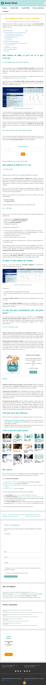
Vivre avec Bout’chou (38, 8)
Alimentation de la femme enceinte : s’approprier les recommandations (19, 610)
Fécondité (21, 594)
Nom (5, 551)
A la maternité (12, 592)
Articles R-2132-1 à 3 (9, 483)
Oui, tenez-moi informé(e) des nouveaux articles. (16, 573)
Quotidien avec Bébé (36, 21)
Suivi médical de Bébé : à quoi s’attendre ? (7, 460)
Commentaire (7, 533)
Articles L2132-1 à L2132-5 (10, 482)
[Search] (34, 3)
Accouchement (6, 592)
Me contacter (10, 666)
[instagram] (16, 671)
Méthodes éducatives (32, 594)
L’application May (16, 451)
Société (18, 597)
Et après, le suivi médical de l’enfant (11, 41)
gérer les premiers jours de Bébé (18, 78)
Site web (6, 562)
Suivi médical (28, 597)
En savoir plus (33, 372)
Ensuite (7, 46)
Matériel (25, 594)
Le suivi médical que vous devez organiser (14, 34)
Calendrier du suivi (22, 21)
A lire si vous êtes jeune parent (10, 49)
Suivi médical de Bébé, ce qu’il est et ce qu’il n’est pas (15, 32)
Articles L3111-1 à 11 (9, 488)
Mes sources (6, 51)
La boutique (5, 11)
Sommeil (22, 597)
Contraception (32, 592)
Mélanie (4, 610)
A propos (4, 8)
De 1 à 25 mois (9, 40)
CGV (16, 665)
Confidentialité (4, 666)
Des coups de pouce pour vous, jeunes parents (14, 35)
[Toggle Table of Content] (25, 31)
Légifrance (6, 475)
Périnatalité (21, 596)
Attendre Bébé (14, 8)
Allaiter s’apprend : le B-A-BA (39, 450)
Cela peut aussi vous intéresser (10, 47)
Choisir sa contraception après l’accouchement (39, 461)
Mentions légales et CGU (10, 665)
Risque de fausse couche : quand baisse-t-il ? (15, 618)
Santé (11, 597)
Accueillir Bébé (25, 8)
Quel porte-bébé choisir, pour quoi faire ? (7, 450)
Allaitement (18, 592)
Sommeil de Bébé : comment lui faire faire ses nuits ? (28, 461)
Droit (35, 592)
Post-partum (28, 21)
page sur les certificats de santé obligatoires (22, 503)
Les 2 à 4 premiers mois (10, 44)
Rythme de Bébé (6, 597)
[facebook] (18, 671)
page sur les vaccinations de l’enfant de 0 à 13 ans (31, 496)
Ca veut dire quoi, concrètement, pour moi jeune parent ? (15, 43)
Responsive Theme (7, 680)
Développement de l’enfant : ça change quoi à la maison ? (39, 440)
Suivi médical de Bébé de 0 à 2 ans (11, 37)
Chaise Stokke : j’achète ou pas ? (28, 440)
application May (8, 425)
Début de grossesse (8, 594)
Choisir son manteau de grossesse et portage (17, 440)
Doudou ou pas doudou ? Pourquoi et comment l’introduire (7, 440)
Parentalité (39, 594)
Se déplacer (15, 597)
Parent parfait (5, 595)
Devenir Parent (11, 3)
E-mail (5, 557)
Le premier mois (9, 38)
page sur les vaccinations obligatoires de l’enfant (25, 495)
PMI (30, 181)
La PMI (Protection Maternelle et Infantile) (28, 451)
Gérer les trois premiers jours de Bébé (17, 463)
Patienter (11, 596)
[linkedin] (20, 671)
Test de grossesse (37, 597)
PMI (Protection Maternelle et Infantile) (14, 420)
